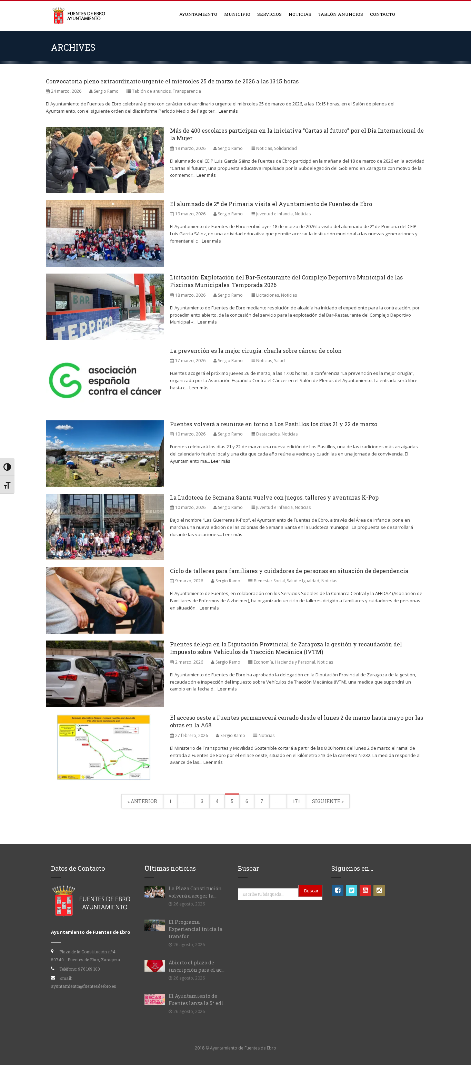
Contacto (382, 14)
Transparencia (187, 91)
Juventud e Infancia (274, 213)
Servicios (269, 14)
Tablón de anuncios (151, 91)
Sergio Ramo (106, 91)
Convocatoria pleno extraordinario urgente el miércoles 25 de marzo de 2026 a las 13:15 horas (172, 81)
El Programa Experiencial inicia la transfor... (195, 929)
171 (296, 801)
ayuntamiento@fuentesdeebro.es (83, 986)
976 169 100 (89, 969)
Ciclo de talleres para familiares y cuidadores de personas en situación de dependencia (289, 570)
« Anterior (142, 801)
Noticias (300, 14)
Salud (279, 360)
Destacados (268, 434)
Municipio (237, 14)
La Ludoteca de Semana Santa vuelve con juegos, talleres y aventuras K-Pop (274, 497)
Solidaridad (285, 148)
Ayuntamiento (198, 14)
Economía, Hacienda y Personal (284, 662)
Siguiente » (327, 801)
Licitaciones (267, 295)
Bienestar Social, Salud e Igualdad (286, 580)
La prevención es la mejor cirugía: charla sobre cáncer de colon (256, 350)
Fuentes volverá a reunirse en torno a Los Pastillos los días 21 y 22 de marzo (273, 424)
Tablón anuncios (340, 14)
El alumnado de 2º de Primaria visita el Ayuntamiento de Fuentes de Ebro (271, 203)
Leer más (228, 111)
